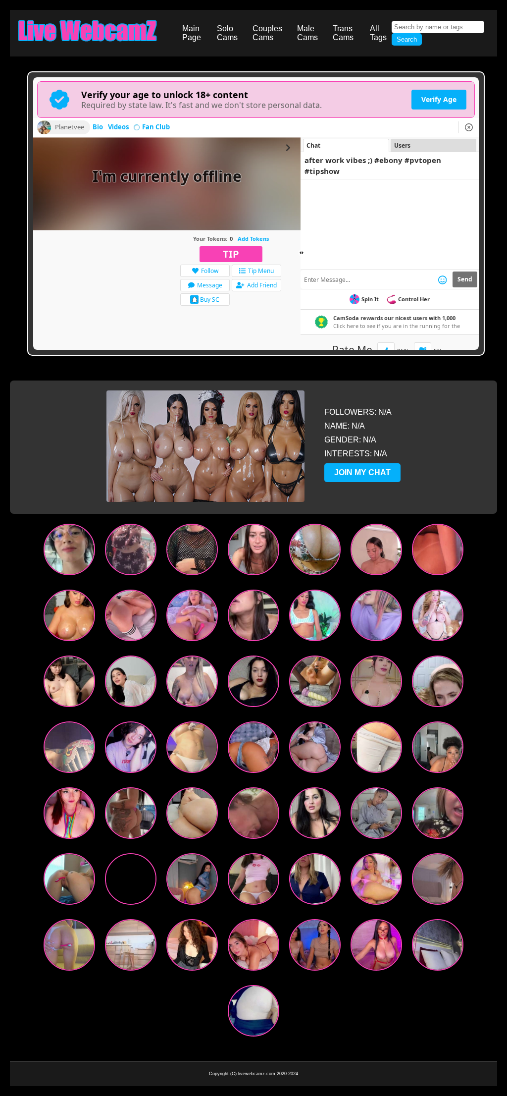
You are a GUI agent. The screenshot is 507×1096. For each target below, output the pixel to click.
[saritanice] (69, 552)
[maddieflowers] (69, 618)
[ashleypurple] (376, 552)
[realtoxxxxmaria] (376, 749)
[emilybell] (437, 552)
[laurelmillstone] (192, 815)
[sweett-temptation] (315, 947)
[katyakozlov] (437, 947)
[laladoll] (130, 815)
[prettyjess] (376, 815)
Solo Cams (227, 33)
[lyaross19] (376, 618)
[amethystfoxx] (69, 881)
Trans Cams (343, 33)
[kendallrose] (315, 749)
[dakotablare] (130, 618)
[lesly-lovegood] (253, 815)
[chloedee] (437, 881)
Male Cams (307, 33)
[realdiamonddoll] (130, 552)
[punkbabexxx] (315, 684)
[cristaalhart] (253, 947)
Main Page (191, 33)
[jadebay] (437, 815)
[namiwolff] (69, 815)
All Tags (378, 33)
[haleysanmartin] (130, 881)
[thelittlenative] (253, 552)
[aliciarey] (192, 684)
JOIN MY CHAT (362, 472)
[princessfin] (437, 684)
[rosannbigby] (192, 947)
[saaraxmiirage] (130, 684)
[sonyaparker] (253, 749)
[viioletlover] (253, 618)
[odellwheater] (315, 881)
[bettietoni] (253, 684)
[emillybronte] (376, 881)
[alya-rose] (69, 947)
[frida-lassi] (130, 749)
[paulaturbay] (315, 552)
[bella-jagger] (376, 684)
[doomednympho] (253, 1013)
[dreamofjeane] (315, 815)
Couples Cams (267, 33)
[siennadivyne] (437, 749)
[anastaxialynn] (192, 552)
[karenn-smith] (130, 947)
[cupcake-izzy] (376, 947)
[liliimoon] (192, 618)
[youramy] (253, 881)
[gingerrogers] (192, 749)
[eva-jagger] (69, 749)
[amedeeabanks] (192, 881)
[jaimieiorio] (69, 684)
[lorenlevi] (437, 618)
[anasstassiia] (315, 618)
